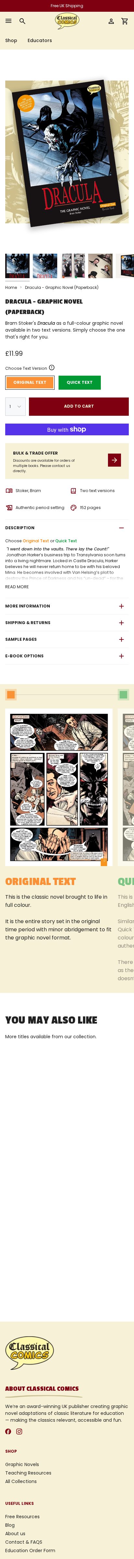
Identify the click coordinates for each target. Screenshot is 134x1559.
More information (27, 606)
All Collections (21, 1481)
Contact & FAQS (23, 1542)
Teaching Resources (28, 1473)
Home (11, 287)
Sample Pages (21, 639)
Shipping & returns (27, 622)
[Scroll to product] (11, 694)
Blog (10, 1525)
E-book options (24, 656)
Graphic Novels (22, 1464)
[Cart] (125, 21)
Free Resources (22, 1516)
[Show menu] (8, 21)
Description (19, 528)
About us (15, 1533)
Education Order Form (30, 1550)
